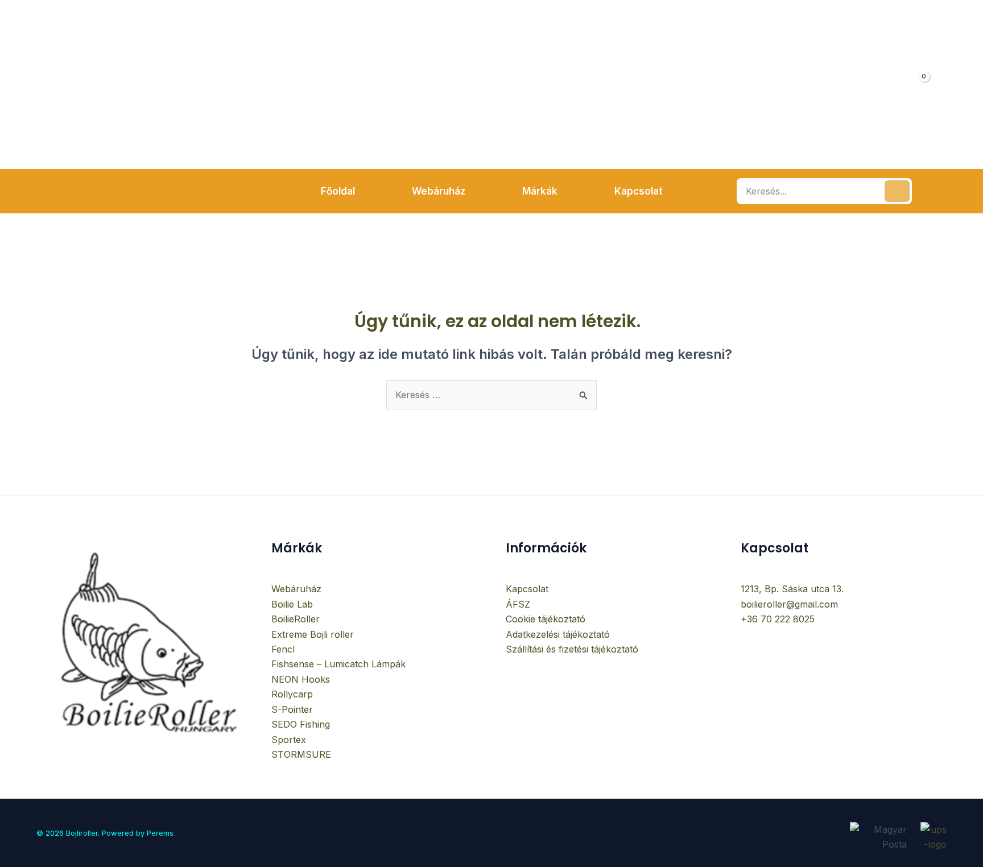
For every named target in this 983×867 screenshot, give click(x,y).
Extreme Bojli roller (312, 634)
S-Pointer (292, 709)
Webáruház (296, 588)
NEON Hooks (300, 679)
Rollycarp (292, 694)
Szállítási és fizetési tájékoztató (572, 649)
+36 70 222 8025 (778, 619)
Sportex (288, 739)
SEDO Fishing (300, 724)
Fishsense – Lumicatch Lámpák (338, 664)
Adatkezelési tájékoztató (558, 634)
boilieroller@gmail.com (789, 604)
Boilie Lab (292, 604)
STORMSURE (301, 754)
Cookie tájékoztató (545, 619)
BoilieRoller (295, 619)
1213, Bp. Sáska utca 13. (792, 588)
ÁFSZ (518, 604)
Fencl (283, 649)
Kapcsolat (527, 588)
